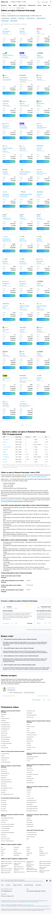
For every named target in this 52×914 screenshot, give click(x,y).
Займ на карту (21, 18)
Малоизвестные (30, 824)
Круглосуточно (30, 741)
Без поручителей (30, 782)
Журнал (39, 2)
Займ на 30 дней (40, 285)
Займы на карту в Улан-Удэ (19, 861)
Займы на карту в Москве (44, 865)
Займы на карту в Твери (6, 870)
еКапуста (22, 103)
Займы (9, 5)
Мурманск (41, 851)
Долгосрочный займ (7, 79)
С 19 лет (28, 796)
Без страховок (4, 785)
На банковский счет (5, 722)
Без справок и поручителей (32, 774)
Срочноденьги (6, 378)
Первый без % (4, 777)
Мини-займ (39, 262)
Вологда (28, 847)
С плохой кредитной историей (7, 818)
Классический (5, 355)
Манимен (22, 31)
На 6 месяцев (3, 804)
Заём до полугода (40, 309)
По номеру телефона (5, 741)
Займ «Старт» (39, 240)
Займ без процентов (41, 18)
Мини (28, 838)
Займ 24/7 (39, 105)
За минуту (29, 743)
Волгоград (3, 849)
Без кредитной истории (31, 715)
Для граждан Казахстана (32, 810)
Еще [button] (49, 5)
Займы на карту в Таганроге (45, 861)
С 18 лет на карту (30, 798)
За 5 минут (29, 745)
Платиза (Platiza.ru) (8, 55)
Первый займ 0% (40, 56)
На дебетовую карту (5, 757)
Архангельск (16, 847)
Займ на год (22, 285)
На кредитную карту (5, 728)
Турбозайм (39, 125)
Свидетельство (3, 906)
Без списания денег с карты (6, 788)
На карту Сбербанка (5, 739)
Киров (28, 855)
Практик (38, 195)
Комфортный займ (23, 127)
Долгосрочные (4, 810)
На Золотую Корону (5, 718)
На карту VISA (4, 759)
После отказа (4, 836)
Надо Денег (40, 172)
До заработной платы (24, 56)
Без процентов (4, 771)
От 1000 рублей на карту (32, 834)
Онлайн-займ (5, 32)
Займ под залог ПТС (31, 18)
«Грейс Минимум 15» (7, 218)
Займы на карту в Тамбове (6, 868)
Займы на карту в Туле (5, 872)
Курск (40, 849)
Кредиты (15, 5)
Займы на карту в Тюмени (6, 863)
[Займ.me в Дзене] (47, 880)
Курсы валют (3, 5)
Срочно (28, 724)
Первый (38, 32)
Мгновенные (29, 738)
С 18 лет (28, 760)
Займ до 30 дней (6, 195)
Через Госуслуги (30, 770)
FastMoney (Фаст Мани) (26, 194)
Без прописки (29, 780)
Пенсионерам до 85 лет (31, 800)
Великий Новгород (18, 853)
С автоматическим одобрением (7, 832)
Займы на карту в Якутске (19, 872)
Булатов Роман (11, 689)
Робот (28, 728)
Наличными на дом (5, 753)
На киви (2, 755)
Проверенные (29, 820)
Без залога (3, 792)
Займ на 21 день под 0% (24, 105)
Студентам (29, 789)
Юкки (38, 31)
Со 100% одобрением (5, 828)
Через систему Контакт (6, 737)
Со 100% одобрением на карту (7, 826)
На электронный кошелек (6, 743)
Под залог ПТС (4, 769)
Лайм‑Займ (6, 77)
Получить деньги (9, 45)
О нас (2, 885)
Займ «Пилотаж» (23, 262)
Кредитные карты (22, 5)
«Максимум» (39, 218)
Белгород (16, 849)
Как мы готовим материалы (43, 695)
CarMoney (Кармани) (25, 172)
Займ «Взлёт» (5, 262)
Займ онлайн (13, 18)
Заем (4, 379)
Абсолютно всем (30, 717)
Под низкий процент (5, 773)
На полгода (3, 802)
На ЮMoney (3, 720)
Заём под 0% (5, 151)
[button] (50, 2)
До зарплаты (5, 56)
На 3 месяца (3, 806)
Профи (4, 307)
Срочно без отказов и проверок (7, 824)
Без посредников (30, 826)
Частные (28, 818)
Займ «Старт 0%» (23, 240)
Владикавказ (16, 855)
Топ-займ (4, 285)
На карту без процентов (6, 779)
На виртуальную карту (5, 726)
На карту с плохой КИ (5, 838)
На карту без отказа (31, 710)
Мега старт (39, 149)
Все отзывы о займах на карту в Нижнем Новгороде (38, 629)
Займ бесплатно (6, 105)
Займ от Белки (23, 149)
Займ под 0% (5, 127)
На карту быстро (30, 736)
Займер (39, 55)
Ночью (28, 730)
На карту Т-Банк (4, 733)
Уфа (2, 847)
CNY (22, 1)
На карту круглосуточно (32, 734)
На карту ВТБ (4, 735)
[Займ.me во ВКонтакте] (50, 880)
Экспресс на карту (30, 726)
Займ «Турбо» (22, 32)
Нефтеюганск (42, 855)
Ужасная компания (8, 610)
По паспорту (29, 772)
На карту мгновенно (31, 732)
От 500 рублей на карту (31, 832)
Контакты (8, 885)
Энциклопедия (45, 2)
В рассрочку (3, 783)
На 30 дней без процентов (6, 781)
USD (11, 1)
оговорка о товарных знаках (28, 904)
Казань (28, 851)
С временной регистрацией (32, 756)
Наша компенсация (28, 885)
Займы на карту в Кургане (32, 871)
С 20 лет (28, 794)
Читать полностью (6, 619)
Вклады (44, 5)
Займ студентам (14, 20)
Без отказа (3, 822)
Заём (4, 331)
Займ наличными (5, 18)
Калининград (29, 853)
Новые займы (29, 822)
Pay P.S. (5, 216)
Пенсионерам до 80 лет (31, 802)
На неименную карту (5, 724)
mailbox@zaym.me (7, 891)
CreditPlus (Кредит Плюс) (7, 148)
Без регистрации (30, 778)
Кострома (41, 847)
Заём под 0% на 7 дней (41, 173)
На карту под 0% (30, 758)
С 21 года (29, 792)
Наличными (3, 714)
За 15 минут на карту (31, 747)
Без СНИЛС (29, 776)
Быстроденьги (6, 31)
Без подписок (4, 790)
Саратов (3, 853)
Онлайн (38, 379)
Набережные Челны (43, 853)
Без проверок (29, 712)
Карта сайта (38, 885)
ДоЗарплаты (6, 125)
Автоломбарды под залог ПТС (7, 794)
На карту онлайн (4, 747)
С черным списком (5, 830)
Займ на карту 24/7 (24, 79)
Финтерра (5, 172)
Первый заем (39, 331)
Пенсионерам (29, 804)
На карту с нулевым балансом (7, 840)
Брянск (15, 851)
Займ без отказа (5, 20)
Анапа (2, 855)
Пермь (2, 851)
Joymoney (5, 103)
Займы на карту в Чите (18, 866)
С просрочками (4, 820)
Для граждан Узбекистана (32, 808)
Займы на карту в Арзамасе (45, 863)
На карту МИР (4, 730)
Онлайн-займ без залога (42, 127)
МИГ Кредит (23, 55)
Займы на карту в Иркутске (6, 861)
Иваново (28, 849)
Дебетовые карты (32, 5)
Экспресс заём (6, 405)
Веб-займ (39, 77)
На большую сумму (31, 836)
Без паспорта (29, 768)
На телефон (3, 745)
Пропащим (3, 834)
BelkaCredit (22, 148)
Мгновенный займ (23, 195)
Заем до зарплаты (23, 309)
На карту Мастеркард (5, 762)
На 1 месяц (3, 808)
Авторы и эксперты (17, 885)
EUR (16, 1)
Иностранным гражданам (32, 806)
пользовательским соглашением (33, 901)
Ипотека (39, 5)
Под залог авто (4, 775)
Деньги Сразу (40, 103)
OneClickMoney (24, 77)
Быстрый (29, 749)
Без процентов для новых (25, 405)
